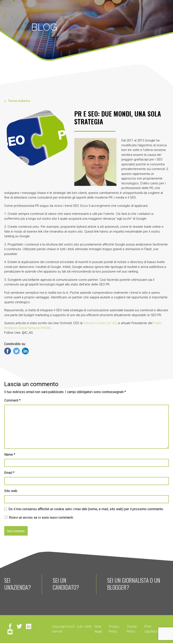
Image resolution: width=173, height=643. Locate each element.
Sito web (10, 491)
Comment (12, 400)
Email (9, 473)
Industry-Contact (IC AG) (100, 323)
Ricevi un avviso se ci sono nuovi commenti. (41, 517)
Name (9, 454)
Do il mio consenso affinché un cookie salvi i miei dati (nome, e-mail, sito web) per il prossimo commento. (86, 509)
